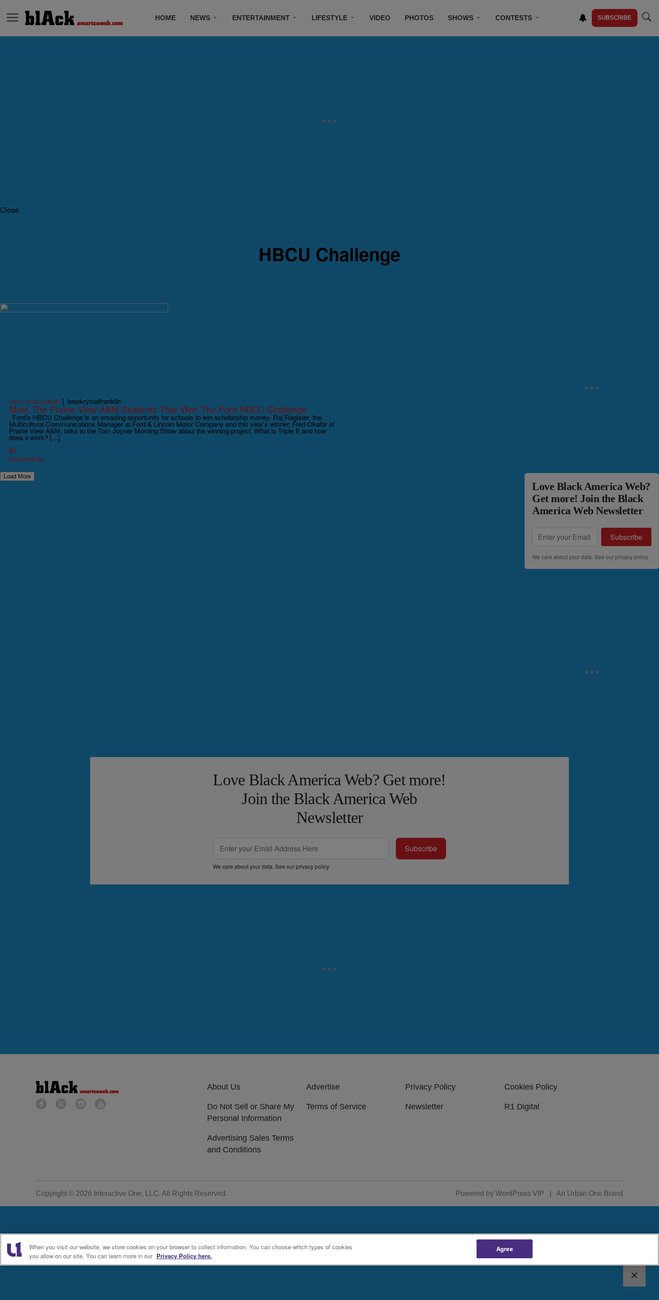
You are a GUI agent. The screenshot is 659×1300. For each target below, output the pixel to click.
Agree (504, 1248)
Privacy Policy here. (184, 1256)
